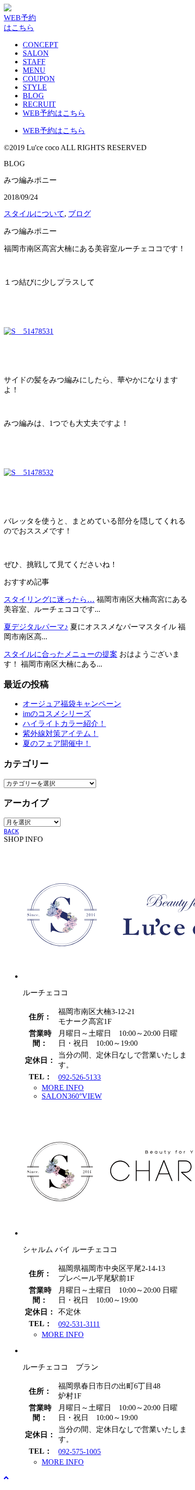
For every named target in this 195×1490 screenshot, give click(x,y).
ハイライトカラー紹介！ (64, 724)
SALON (36, 53)
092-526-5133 (79, 1077)
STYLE (35, 87)
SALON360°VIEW (72, 1096)
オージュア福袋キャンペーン (72, 704)
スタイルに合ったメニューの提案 (60, 654)
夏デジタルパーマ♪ (36, 627)
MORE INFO (63, 1088)
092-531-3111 (79, 1324)
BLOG (33, 96)
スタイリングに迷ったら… (49, 599)
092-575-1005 (79, 1452)
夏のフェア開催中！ (57, 743)
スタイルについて (34, 214)
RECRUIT (39, 104)
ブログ (79, 214)
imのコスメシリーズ (57, 714)
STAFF (34, 62)
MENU (34, 70)
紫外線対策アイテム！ (60, 733)
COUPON (39, 79)
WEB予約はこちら (54, 113)
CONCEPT (40, 45)
